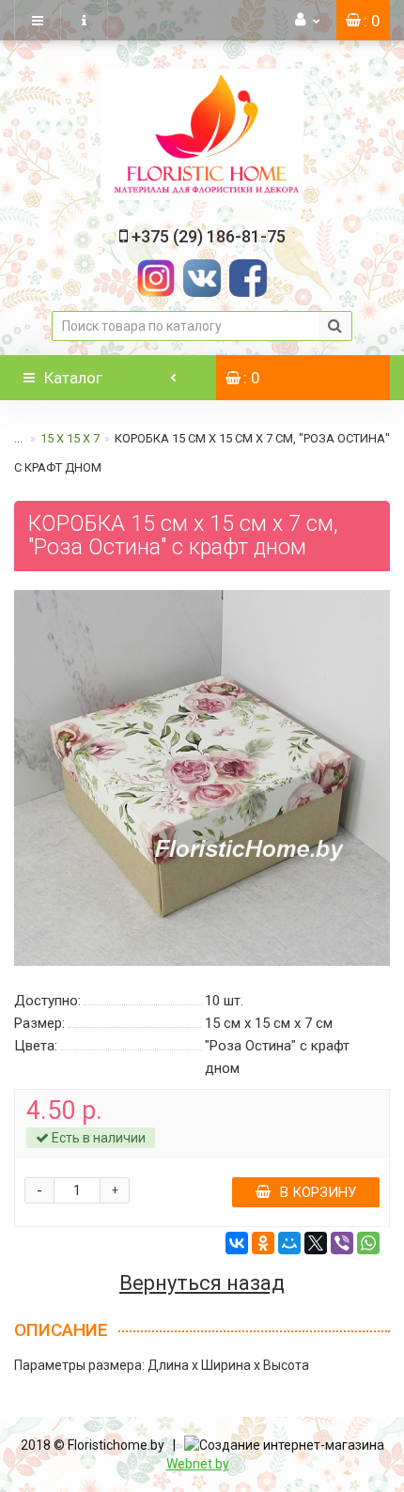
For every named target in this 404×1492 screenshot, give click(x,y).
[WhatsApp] (368, 1243)
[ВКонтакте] (236, 1243)
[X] (315, 1243)
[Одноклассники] (263, 1243)
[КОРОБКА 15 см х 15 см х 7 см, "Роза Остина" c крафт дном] (202, 778)
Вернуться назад (202, 1283)
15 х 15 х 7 (70, 438)
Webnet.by (197, 1463)
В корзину (318, 1192)
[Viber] (342, 1243)
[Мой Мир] (289, 1243)
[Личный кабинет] (307, 19)
